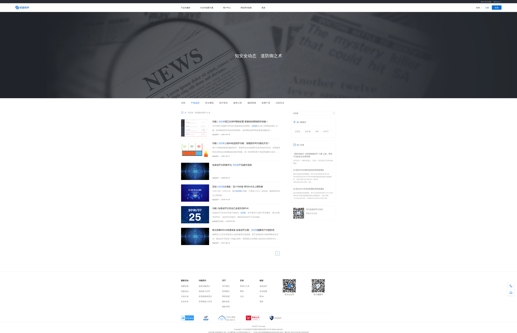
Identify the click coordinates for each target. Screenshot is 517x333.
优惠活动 (184, 291)
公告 (242, 296)
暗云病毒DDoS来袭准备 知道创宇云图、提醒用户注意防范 (243, 229)
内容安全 (280, 102)
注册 (487, 7)
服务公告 (237, 102)
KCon (262, 296)
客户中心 (227, 7)
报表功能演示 (204, 286)
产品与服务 (185, 7)
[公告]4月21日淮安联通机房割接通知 (308, 188)
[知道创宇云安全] (98, 7)
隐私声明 (226, 306)
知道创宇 (263, 286)
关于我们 (226, 286)
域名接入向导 (204, 291)
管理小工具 (244, 286)
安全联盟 (263, 291)
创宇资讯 (223, 102)
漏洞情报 (251, 102)
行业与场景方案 (206, 7)
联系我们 (226, 291)
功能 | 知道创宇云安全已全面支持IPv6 (230, 208)
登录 (497, 7)
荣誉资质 (226, 296)
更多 (263, 7)
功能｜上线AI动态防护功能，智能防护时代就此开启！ (241, 143)
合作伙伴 (184, 301)
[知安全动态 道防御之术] (258, 97)
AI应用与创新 (246, 7)
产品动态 (195, 102)
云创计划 (184, 296)
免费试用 (184, 286)
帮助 (242, 291)
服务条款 (226, 301)
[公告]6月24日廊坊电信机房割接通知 (308, 170)
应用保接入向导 (205, 301)
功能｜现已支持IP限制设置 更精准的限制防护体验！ (240, 121)
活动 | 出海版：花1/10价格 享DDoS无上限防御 (237, 186)
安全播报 (209, 102)
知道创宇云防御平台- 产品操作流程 (232, 164)
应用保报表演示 (205, 296)
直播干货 (266, 102)
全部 (183, 102)
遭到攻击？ (497, 2)
